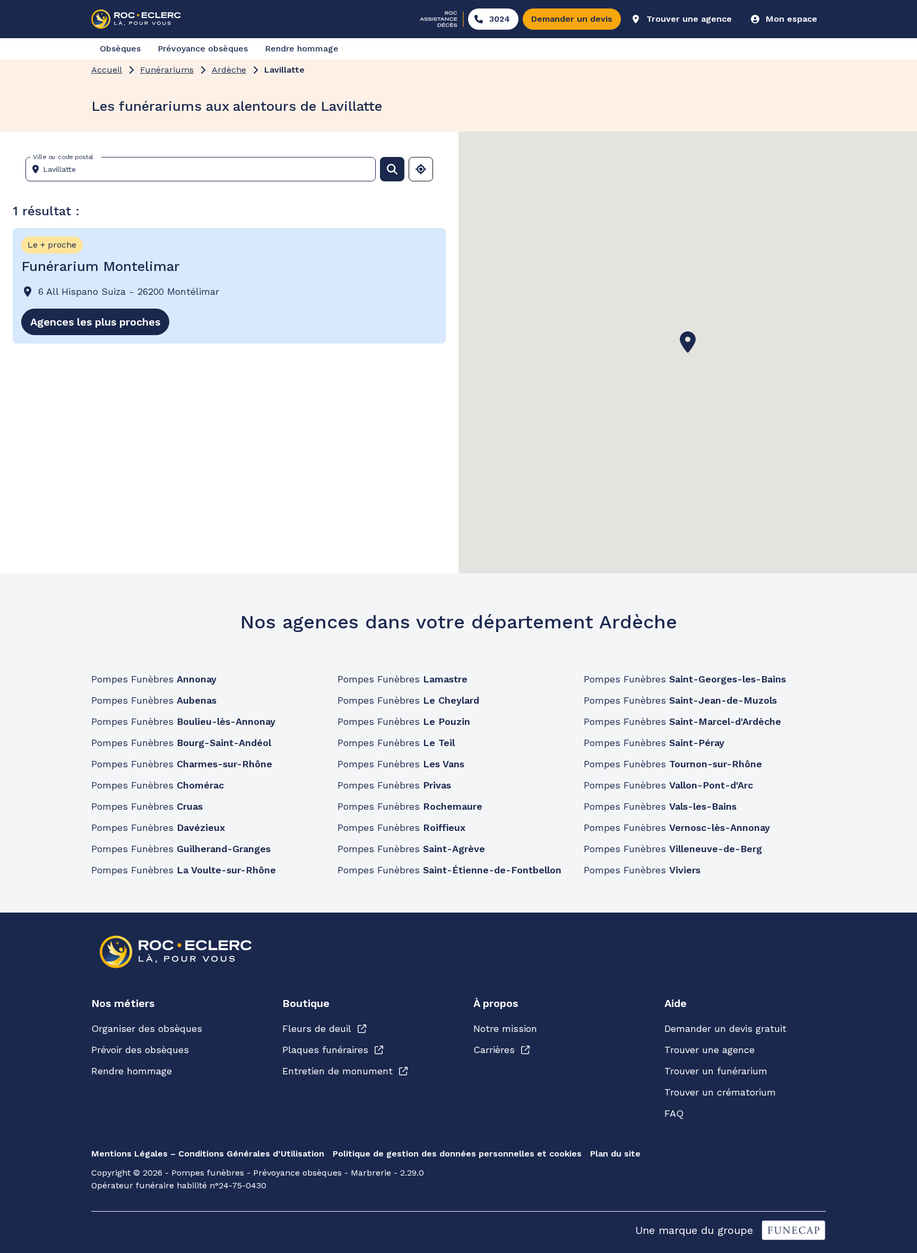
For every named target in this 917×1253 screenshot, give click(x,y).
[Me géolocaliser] (421, 169)
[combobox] (205, 169)
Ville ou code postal (63, 157)
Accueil (106, 70)
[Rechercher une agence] (392, 169)
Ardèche (229, 70)
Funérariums (167, 70)
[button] (688, 342)
